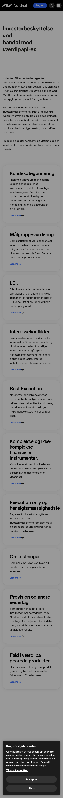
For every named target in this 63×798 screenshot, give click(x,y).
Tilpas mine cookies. (17, 770)
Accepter (31, 779)
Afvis (31, 788)
